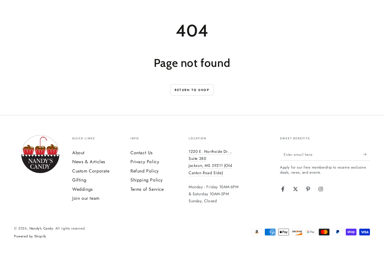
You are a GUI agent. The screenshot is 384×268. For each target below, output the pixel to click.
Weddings (82, 189)
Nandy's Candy (41, 228)
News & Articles (88, 161)
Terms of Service (147, 189)
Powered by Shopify (30, 236)
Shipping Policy (146, 180)
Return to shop (192, 90)
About (78, 152)
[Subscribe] (366, 154)
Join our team (86, 198)
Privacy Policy (144, 161)
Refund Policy (144, 171)
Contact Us (141, 152)
